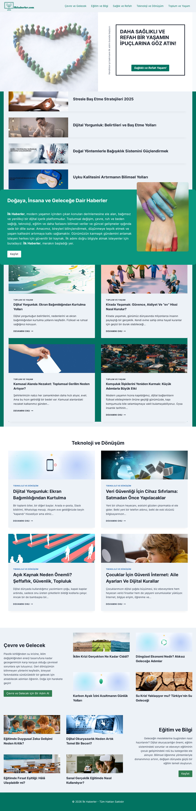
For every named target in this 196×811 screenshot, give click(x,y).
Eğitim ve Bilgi (99, 5)
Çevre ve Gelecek (75, 5)
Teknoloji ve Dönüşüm (150, 5)
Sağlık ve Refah (122, 5)
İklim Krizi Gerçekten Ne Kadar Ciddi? (101, 656)
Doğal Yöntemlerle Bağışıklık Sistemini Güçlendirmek (120, 151)
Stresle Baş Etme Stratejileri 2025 (103, 99)
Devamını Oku (22, 331)
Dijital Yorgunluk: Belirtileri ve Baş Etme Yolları (114, 125)
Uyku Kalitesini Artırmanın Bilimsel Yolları (110, 177)
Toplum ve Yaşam (179, 5)
